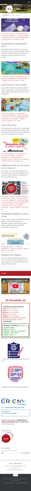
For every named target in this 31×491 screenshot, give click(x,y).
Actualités (16, 39)
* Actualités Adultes (21, 33)
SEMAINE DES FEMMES (11, 255)
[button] (2, 453)
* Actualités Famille (23, 35)
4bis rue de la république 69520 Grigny (15, 466)
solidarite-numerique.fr (8, 423)
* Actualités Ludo (7, 37)
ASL (15, 120)
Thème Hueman (24, 482)
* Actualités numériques (20, 37)
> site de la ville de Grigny (9, 413)
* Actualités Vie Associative (9, 119)
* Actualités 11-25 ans (7, 33)
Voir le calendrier (24, 453)
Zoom (22, 39)
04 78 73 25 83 (7, 321)
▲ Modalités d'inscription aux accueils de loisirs (15, 387)
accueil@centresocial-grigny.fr (15, 469)
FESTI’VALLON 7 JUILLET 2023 (14, 85)
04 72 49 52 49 (6, 411)
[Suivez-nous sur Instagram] (26, 273)
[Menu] (29, 2)
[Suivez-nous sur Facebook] (23, 273)
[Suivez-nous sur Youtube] (29, 273)
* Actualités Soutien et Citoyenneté (12, 204)
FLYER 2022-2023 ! (9, 125)
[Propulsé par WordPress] (14, 482)
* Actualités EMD (20, 113)
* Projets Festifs (6, 39)
